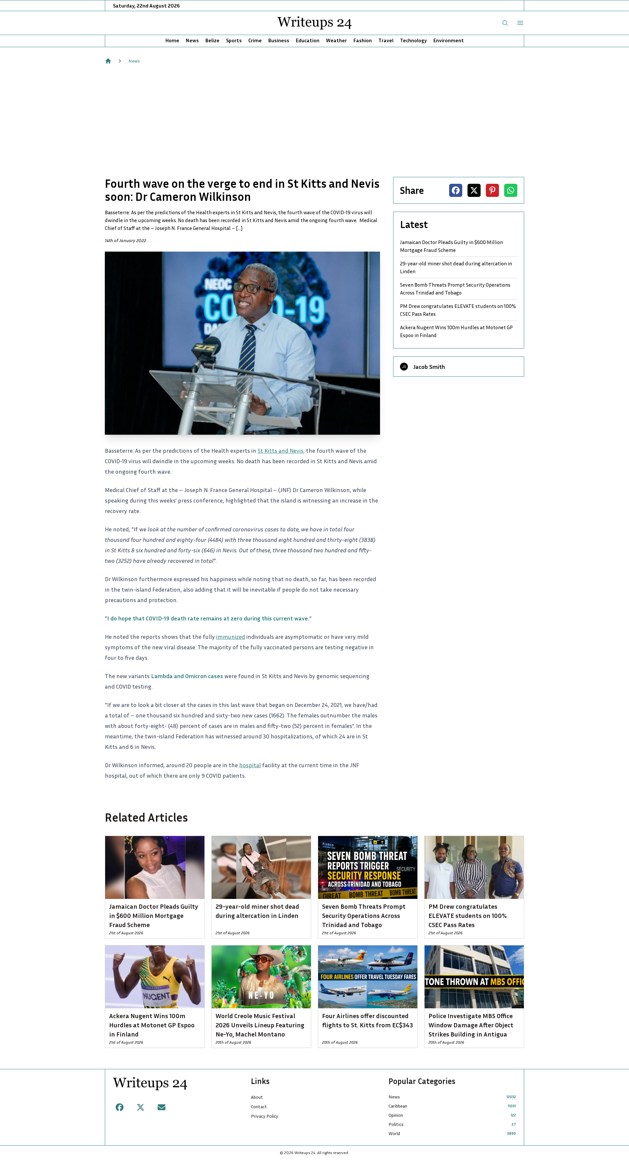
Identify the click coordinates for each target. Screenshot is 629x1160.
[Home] (108, 61)
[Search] (505, 23)
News (192, 40)
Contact (259, 1106)
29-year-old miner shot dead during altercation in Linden (456, 267)
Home (172, 40)
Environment (448, 40)
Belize (212, 40)
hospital (250, 765)
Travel (385, 40)
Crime (255, 40)
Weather (336, 40)
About (257, 1097)
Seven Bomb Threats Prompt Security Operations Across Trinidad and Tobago (455, 288)
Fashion (362, 40)
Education (307, 40)
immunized (230, 636)
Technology (413, 40)
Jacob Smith (429, 366)
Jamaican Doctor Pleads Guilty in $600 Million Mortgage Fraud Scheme (451, 246)
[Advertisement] (314, 120)
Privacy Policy (264, 1116)
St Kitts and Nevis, (281, 450)
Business (278, 40)
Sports (234, 40)
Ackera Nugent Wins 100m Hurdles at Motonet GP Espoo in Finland (456, 331)
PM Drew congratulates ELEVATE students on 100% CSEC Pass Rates (458, 310)
